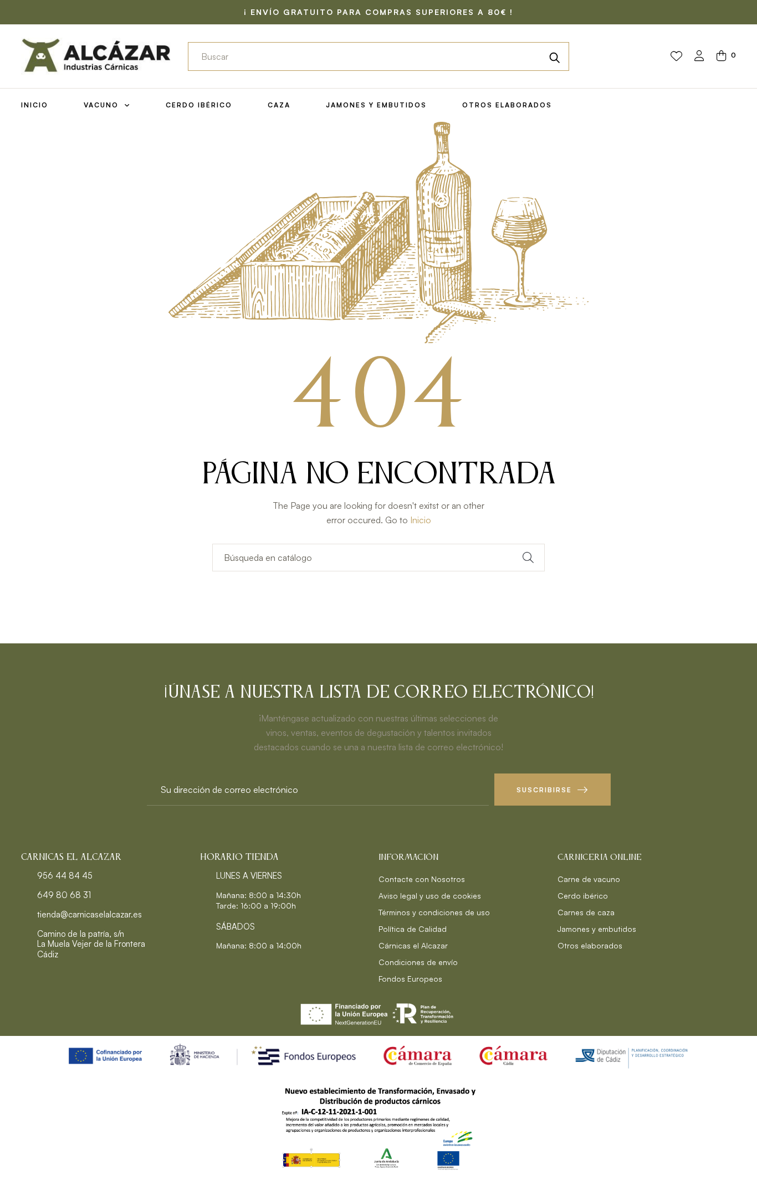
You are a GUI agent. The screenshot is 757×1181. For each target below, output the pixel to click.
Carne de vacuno (588, 879)
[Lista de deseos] (676, 56)
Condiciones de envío (418, 962)
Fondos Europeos (410, 978)
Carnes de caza (586, 912)
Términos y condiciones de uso (434, 912)
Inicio (420, 519)
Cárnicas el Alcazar (413, 945)
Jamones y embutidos (596, 929)
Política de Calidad (412, 929)
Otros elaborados (589, 945)
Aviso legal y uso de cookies (429, 895)
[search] (555, 56)
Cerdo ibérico (582, 895)
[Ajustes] (699, 56)
